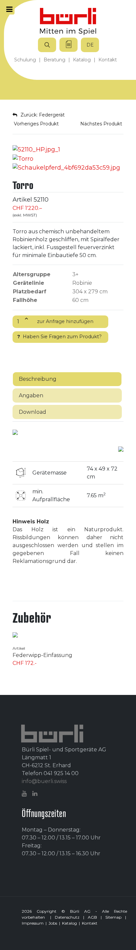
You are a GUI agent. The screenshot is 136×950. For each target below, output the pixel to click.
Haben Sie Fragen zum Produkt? (59, 337)
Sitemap (113, 917)
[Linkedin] (35, 793)
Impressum (33, 923)
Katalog (69, 923)
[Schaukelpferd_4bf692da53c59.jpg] (66, 167)
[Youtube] (25, 793)
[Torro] (36, 149)
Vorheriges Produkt (36, 124)
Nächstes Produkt (101, 124)
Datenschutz (67, 917)
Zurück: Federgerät (42, 115)
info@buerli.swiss (44, 781)
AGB (92, 917)
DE (90, 45)
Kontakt (89, 923)
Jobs (53, 923)
